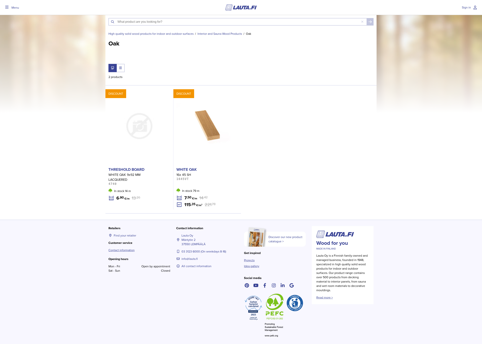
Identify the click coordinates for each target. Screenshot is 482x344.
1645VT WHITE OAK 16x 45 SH (193, 91)
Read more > (324, 297)
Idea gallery (251, 266)
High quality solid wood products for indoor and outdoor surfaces (151, 34)
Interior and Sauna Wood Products (220, 34)
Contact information (121, 250)
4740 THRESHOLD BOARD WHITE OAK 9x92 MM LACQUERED (137, 93)
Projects (249, 260)
